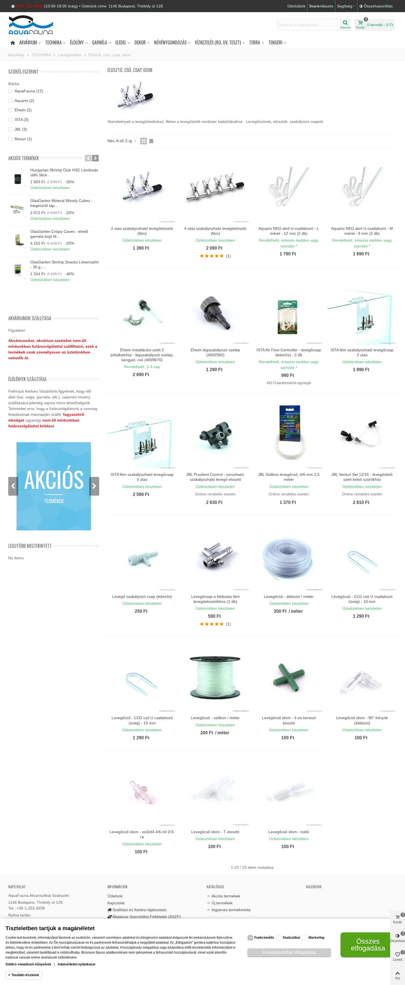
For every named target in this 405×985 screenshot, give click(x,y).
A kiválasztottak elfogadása (289, 952)
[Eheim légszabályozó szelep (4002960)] (215, 309)
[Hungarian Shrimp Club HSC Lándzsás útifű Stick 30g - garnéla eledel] (18, 177)
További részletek (25, 975)
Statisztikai (291, 938)
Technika (53, 42)
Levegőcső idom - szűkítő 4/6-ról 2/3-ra (142, 834)
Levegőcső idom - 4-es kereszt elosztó (289, 720)
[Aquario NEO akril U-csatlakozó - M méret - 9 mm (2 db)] (362, 188)
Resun (23, 139)
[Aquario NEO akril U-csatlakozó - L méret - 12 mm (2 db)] (288, 188)
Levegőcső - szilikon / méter (215, 718)
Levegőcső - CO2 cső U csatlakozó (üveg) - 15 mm (142, 720)
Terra (254, 42)
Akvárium (28, 42)
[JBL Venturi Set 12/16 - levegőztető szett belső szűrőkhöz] (362, 434)
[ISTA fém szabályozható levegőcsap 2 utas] (362, 309)
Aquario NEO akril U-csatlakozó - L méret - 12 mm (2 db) (288, 231)
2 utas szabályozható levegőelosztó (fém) (142, 231)
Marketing (316, 938)
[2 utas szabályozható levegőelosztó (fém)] (142, 188)
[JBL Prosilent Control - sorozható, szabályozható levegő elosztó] (215, 434)
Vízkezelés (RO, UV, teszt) (218, 42)
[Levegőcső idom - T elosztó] (215, 792)
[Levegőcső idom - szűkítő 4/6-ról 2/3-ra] (142, 792)
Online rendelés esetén (215, 494)
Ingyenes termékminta (231, 910)
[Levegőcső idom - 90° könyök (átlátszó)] (362, 678)
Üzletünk (115, 896)
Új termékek (222, 903)
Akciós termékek (23, 158)
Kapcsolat (116, 903)
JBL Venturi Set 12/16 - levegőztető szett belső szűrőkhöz (362, 477)
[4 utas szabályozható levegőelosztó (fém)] (215, 188)
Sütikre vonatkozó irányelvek (28, 964)
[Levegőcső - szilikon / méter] (215, 678)
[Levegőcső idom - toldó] (288, 792)
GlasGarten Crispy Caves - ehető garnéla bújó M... (59, 234)
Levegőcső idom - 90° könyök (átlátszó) (362, 720)
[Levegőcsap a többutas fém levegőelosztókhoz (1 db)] (215, 556)
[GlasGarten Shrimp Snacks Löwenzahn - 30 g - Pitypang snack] (18, 269)
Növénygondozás (170, 42)
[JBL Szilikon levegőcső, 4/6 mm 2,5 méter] (288, 434)
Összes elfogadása (368, 944)
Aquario (24, 100)
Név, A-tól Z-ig (120, 141)
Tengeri (275, 42)
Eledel (120, 42)
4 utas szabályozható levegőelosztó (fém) (215, 231)
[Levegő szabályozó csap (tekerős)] (142, 556)
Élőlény (77, 42)
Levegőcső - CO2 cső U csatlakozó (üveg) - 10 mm (362, 599)
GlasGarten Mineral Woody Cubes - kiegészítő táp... (61, 203)
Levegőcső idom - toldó (288, 832)
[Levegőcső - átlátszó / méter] (288, 556)
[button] (88, 6)
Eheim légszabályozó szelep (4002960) (215, 352)
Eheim (23, 110)
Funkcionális (264, 938)
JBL (21, 129)
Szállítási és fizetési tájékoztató (139, 910)
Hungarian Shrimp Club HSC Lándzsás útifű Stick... (64, 172)
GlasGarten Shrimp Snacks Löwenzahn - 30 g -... (64, 264)
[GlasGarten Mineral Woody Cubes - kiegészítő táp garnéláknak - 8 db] (18, 207)
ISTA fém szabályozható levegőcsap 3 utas (142, 477)
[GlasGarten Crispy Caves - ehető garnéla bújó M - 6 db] (18, 238)
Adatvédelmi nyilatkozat (76, 964)
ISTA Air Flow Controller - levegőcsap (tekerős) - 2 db (288, 352)
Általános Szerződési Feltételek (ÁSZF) (146, 916)
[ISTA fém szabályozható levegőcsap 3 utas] (142, 434)
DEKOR (140, 42)
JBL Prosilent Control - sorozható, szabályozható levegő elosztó (215, 477)
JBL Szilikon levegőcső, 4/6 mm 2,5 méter (289, 477)
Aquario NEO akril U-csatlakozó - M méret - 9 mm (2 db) (362, 231)
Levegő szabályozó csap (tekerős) (142, 596)
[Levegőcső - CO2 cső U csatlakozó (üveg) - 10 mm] (362, 556)
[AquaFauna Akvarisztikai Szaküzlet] (38, 25)
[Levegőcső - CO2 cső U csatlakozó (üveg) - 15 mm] (142, 678)
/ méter (296, 611)
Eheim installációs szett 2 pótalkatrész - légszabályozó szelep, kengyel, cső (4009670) (142, 355)
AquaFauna (29, 91)
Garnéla (99, 42)
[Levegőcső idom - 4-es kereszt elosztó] (288, 678)
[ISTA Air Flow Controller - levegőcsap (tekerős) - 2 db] (288, 309)
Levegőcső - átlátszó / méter (289, 596)
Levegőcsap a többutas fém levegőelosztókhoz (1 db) (215, 599)
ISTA (22, 119)
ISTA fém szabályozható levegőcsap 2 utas (362, 352)
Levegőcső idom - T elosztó (215, 832)
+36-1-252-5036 (29, 6)
